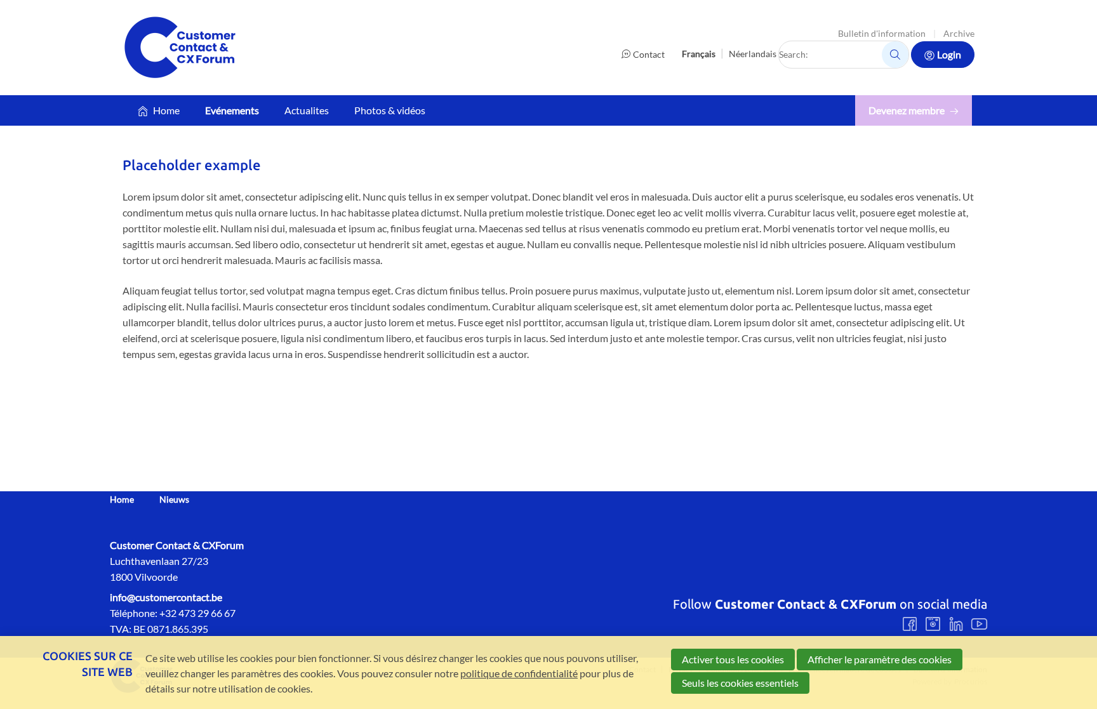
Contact (649, 54)
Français (698, 53)
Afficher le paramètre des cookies (880, 659)
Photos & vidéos (389, 110)
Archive (958, 33)
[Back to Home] (180, 47)
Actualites (306, 110)
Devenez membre (906, 110)
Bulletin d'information (882, 33)
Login (949, 54)
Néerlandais (752, 53)
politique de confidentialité (519, 673)
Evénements (232, 110)
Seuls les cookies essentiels (740, 683)
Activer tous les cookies (733, 659)
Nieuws (174, 499)
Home (166, 110)
